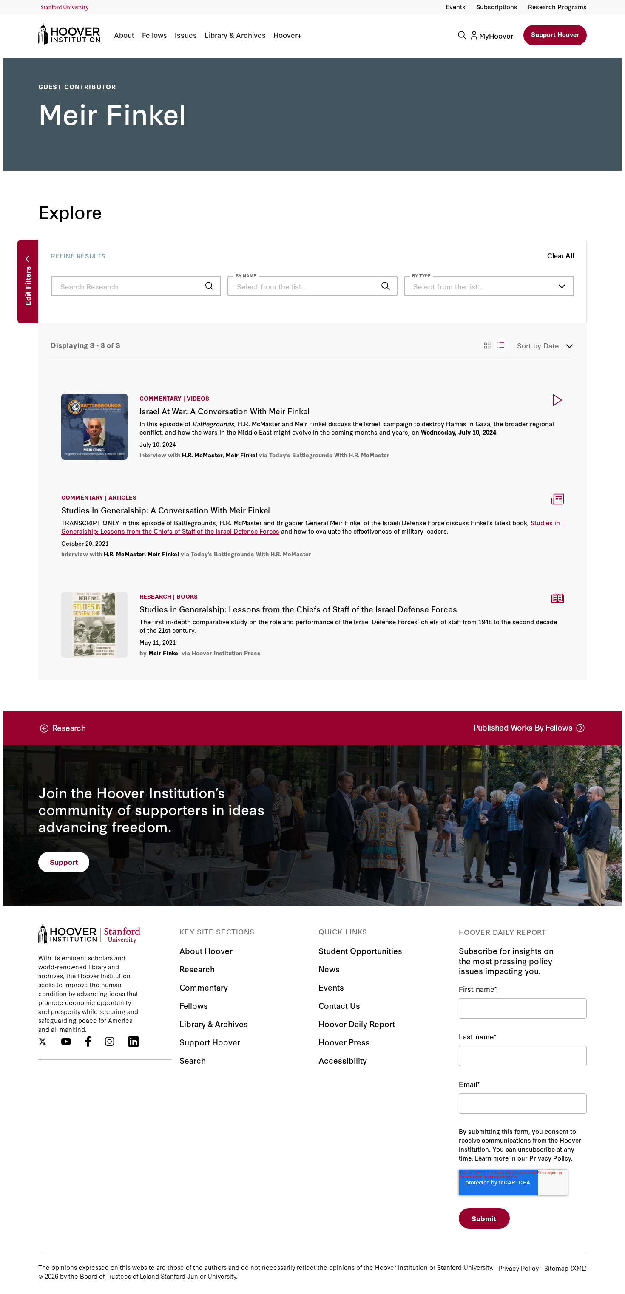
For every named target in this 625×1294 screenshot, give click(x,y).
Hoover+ (287, 34)
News (329, 968)
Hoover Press (344, 1042)
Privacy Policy (518, 1267)
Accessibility (342, 1060)
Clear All (560, 256)
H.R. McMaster (202, 454)
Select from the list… (448, 286)
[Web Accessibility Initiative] (64, 8)
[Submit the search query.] (209, 286)
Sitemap (556, 1267)
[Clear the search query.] (372, 287)
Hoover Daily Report (356, 1023)
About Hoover (206, 950)
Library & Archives (235, 34)
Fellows (154, 34)
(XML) (579, 1267)
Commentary (203, 987)
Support (64, 861)
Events (456, 6)
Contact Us (339, 1005)
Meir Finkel (241, 454)
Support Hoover (555, 34)
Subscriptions (496, 6)
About (124, 34)
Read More (312, 426)
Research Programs (557, 6)
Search (192, 1060)
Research (197, 968)
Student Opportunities (360, 950)
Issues (186, 34)
